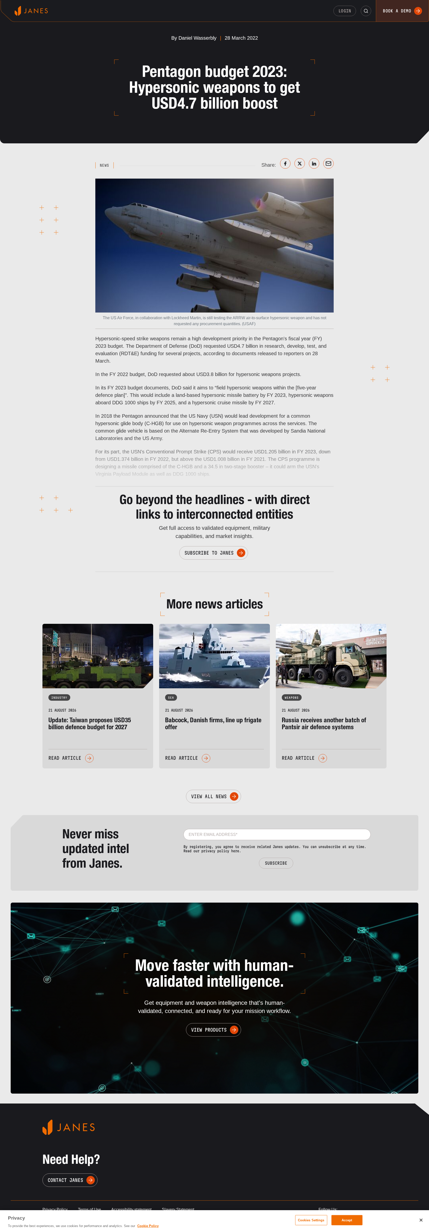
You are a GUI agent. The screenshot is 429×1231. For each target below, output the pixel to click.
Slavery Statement (178, 1209)
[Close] (421, 1220)
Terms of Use (89, 1209)
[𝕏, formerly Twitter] (299, 163)
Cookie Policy (148, 1226)
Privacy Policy (55, 1209)
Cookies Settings (311, 1220)
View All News (209, 796)
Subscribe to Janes (209, 553)
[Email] (328, 163)
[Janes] (31, 11)
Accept (347, 1220)
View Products (209, 1030)
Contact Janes (65, 1180)
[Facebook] (285, 163)
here (235, 851)
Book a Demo (397, 10)
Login (344, 10)
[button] (366, 11)
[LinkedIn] (314, 163)
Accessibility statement (131, 1209)
